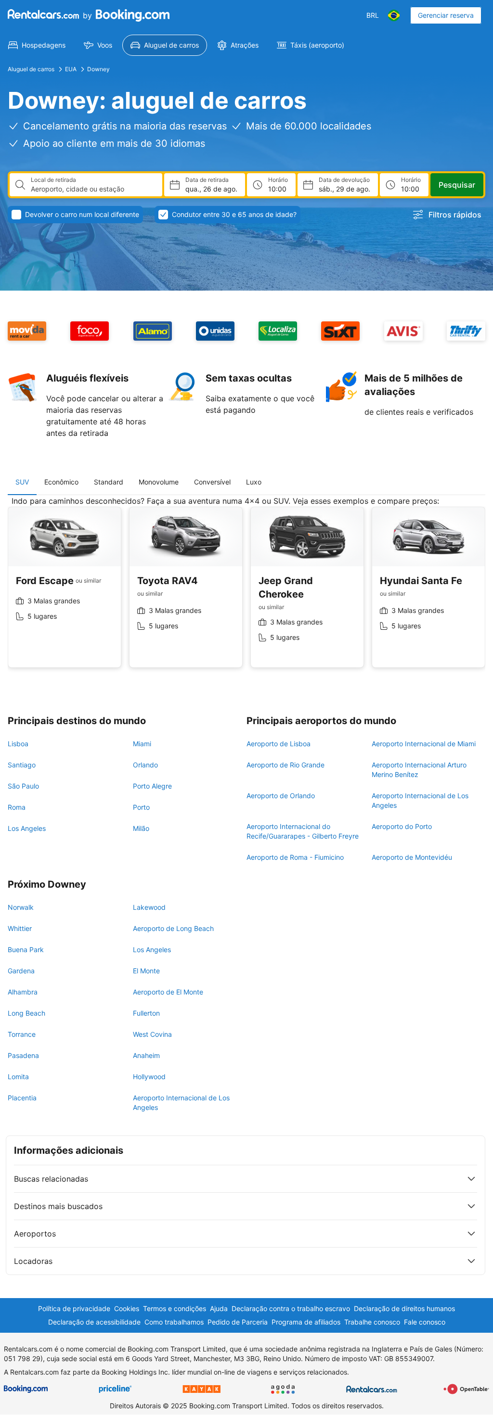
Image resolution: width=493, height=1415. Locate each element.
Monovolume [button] (159, 482)
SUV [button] (22, 482)
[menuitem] (37, 45)
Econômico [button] (61, 482)
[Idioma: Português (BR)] (393, 15)
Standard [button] (108, 482)
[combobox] (93, 189)
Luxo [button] (253, 482)
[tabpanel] (246, 589)
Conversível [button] (212, 482)
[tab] (22, 482)
